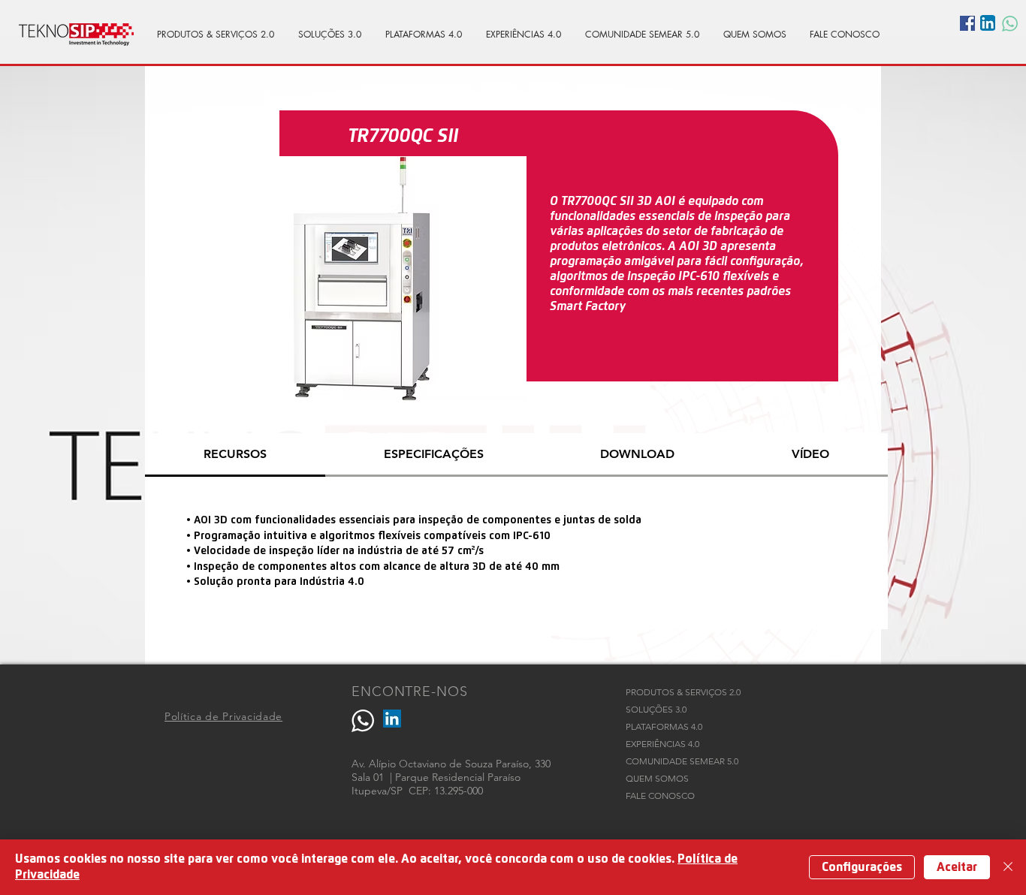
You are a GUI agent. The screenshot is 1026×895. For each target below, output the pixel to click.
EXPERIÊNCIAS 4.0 (662, 743)
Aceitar (957, 867)
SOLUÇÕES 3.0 (656, 709)
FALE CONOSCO (660, 795)
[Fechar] (1008, 867)
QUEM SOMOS (657, 778)
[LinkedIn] (392, 719)
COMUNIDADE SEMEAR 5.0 (682, 761)
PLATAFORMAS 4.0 (664, 726)
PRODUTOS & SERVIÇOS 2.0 (683, 692)
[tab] (235, 455)
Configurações (862, 867)
